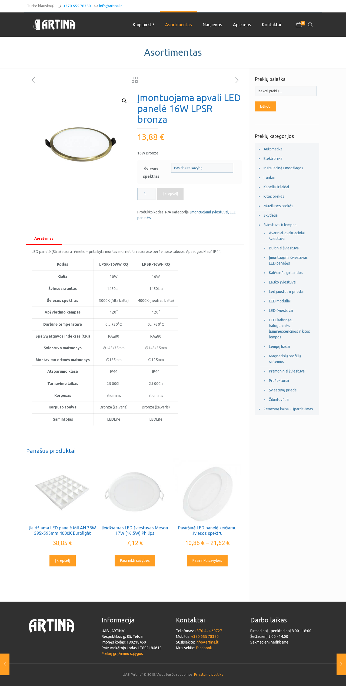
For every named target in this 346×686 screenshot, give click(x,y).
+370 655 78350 (77, 6)
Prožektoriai (279, 380)
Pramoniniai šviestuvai (287, 371)
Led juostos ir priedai (286, 291)
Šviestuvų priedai (283, 390)
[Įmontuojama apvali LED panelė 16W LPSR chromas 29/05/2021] (341, 664)
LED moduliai (280, 301)
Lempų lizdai (279, 346)
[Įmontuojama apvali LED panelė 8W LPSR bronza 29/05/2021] (4, 664)
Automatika (273, 149)
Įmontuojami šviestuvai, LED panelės (288, 260)
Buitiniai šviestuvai (284, 248)
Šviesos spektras (151, 173)
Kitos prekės (274, 196)
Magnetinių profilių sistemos (285, 359)
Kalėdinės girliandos (286, 273)
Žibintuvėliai (279, 399)
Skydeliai (271, 215)
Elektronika (273, 158)
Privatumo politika (208, 674)
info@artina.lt (110, 6)
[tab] (44, 238)
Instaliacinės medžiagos (283, 168)
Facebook (204, 648)
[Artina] (54, 24)
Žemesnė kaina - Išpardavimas (288, 409)
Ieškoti (265, 106)
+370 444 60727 (208, 631)
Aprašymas (44, 238)
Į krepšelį (170, 194)
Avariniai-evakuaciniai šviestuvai (287, 236)
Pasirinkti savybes (135, 560)
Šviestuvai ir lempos (280, 225)
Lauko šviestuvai (282, 282)
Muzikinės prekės (278, 206)
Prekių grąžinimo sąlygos (122, 653)
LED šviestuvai (281, 310)
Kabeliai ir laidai (276, 187)
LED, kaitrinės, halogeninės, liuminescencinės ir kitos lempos (289, 328)
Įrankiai (269, 177)
